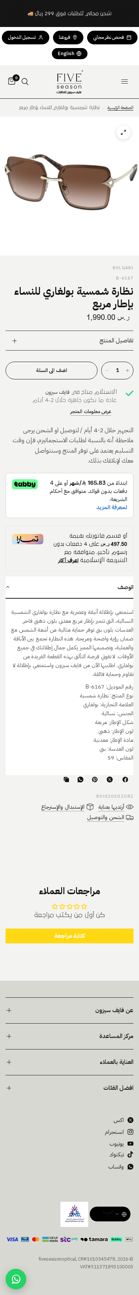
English (66, 53)
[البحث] (25, 81)
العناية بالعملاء (116, 1062)
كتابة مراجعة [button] (69, 935)
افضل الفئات (118, 1087)
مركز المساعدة (116, 1036)
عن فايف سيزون (114, 1010)
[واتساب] (79, 779)
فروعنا (64, 37)
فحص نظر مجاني (108, 37)
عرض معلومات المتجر (90, 411)
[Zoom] (69, 186)
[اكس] (108, 779)
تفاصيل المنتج (116, 340)
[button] (69, 588)
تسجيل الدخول (22, 37)
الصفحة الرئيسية (120, 107)
